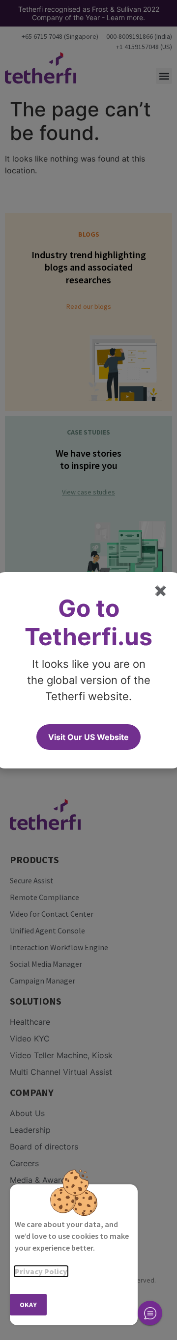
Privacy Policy (41, 1271)
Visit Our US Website (88, 737)
